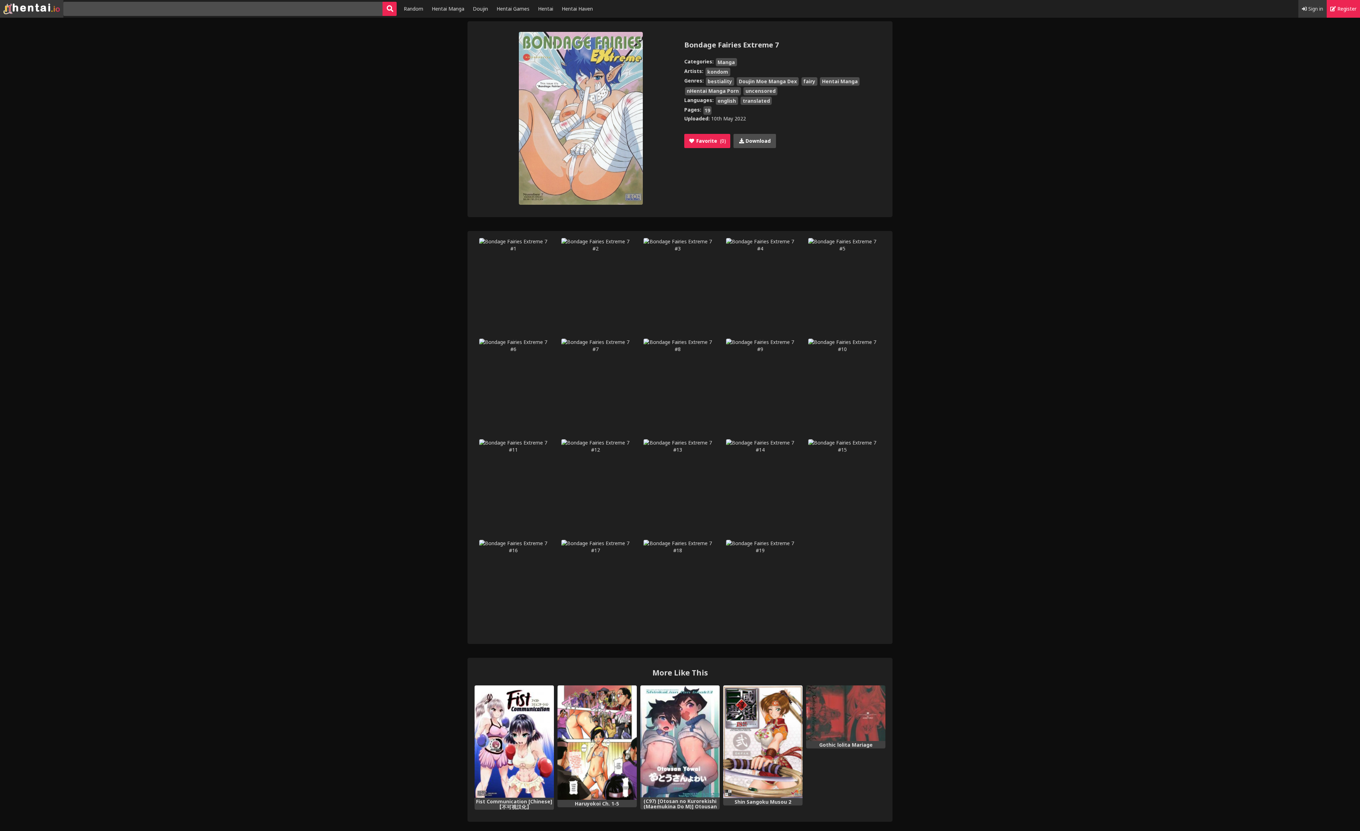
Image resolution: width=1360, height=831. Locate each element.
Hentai (545, 8)
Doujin (480, 8)
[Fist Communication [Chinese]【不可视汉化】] (514, 741)
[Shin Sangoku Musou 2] (763, 741)
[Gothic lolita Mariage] (845, 713)
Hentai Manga (448, 8)
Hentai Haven (577, 8)
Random (413, 8)
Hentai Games (513, 8)
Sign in (1315, 8)
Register (1346, 8)
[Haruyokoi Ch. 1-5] (597, 742)
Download (757, 140)
